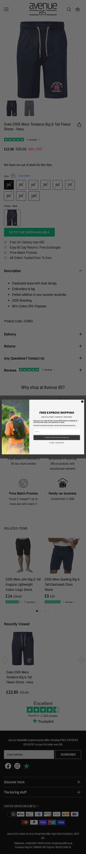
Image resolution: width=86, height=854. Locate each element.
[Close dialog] (82, 401)
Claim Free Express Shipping (57, 437)
